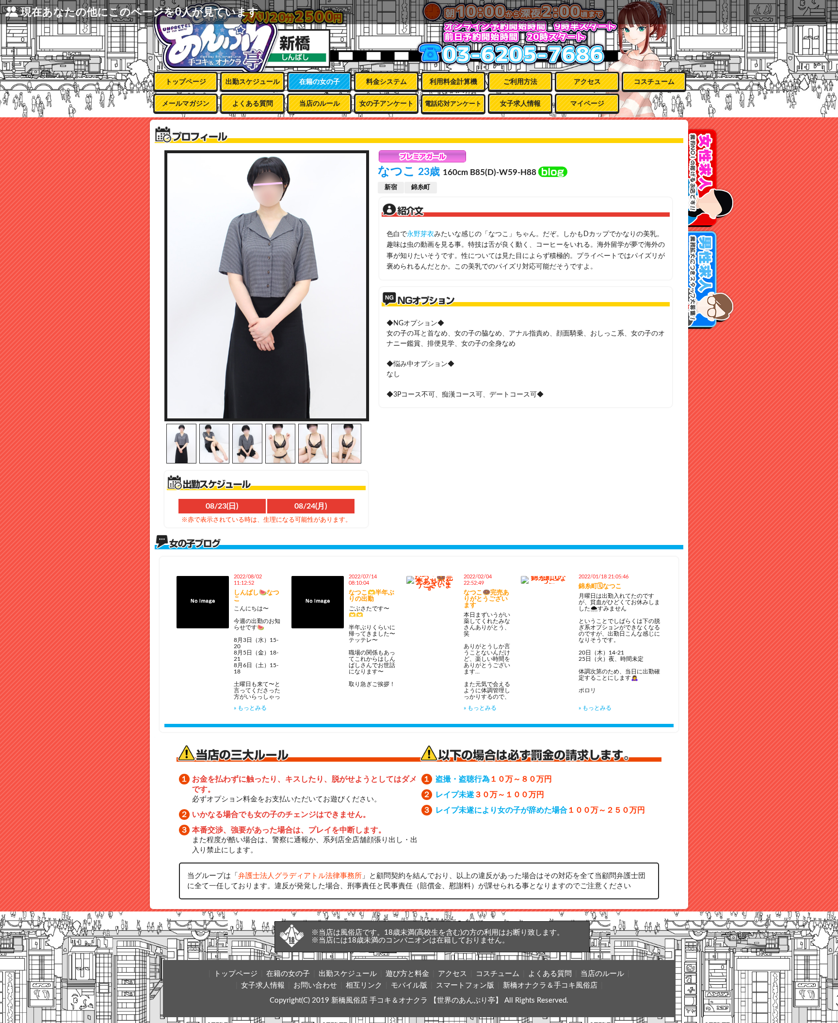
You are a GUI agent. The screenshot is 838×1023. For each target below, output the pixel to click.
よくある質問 (252, 103)
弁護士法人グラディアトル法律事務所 (300, 875)
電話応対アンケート (453, 104)
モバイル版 (409, 985)
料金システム (386, 82)
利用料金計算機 (453, 82)
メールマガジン (186, 103)
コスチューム (654, 82)
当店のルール (319, 103)
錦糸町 (420, 187)
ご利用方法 (520, 82)
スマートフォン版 (465, 985)
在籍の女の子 (319, 82)
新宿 (391, 187)
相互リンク (364, 985)
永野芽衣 (420, 234)
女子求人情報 (520, 103)
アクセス (587, 82)
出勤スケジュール (253, 82)
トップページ (185, 82)
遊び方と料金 (407, 973)
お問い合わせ (315, 985)
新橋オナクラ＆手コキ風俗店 (550, 985)
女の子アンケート (386, 103)
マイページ (587, 103)
